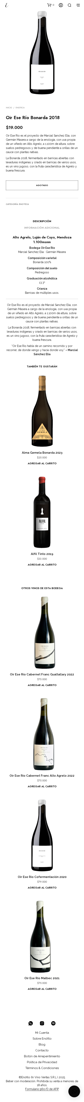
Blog (42, 1044)
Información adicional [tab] (42, 228)
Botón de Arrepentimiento (42, 1056)
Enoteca (20, 107)
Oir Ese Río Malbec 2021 (42, 978)
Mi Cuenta (42, 1032)
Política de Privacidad (42, 1062)
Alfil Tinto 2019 (42, 554)
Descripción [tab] (42, 221)
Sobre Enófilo (42, 1038)
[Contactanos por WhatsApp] (30, 1023)
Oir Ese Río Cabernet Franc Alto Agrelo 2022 (42, 775)
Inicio (9, 107)
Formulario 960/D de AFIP (42, 1089)
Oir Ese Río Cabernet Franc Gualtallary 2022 (42, 674)
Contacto (42, 1050)
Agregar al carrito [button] (42, 463)
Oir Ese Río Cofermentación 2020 (42, 877)
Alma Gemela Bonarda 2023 (42, 452)
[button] (50, 5)
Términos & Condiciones (42, 1068)
